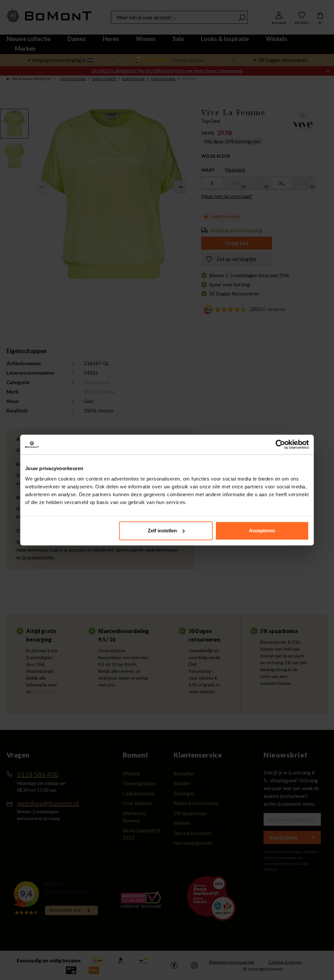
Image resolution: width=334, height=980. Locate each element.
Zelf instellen (162, 530)
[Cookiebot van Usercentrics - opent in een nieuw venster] (280, 444)
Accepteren (262, 530)
